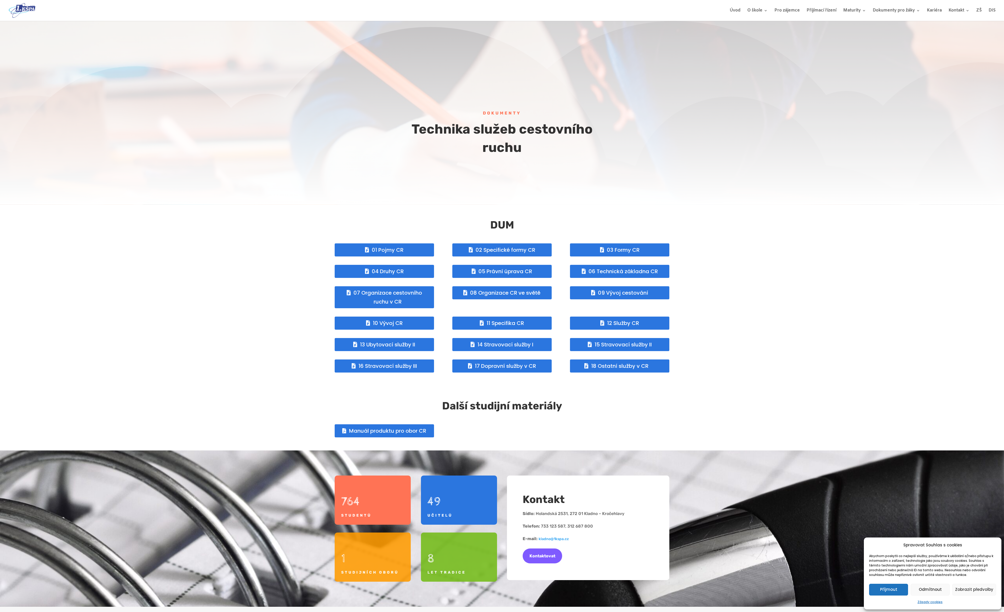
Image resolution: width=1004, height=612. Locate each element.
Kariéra (934, 11)
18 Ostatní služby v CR (619, 366)
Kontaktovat (542, 555)
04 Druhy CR (388, 271)
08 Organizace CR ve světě (505, 292)
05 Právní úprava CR (505, 271)
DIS (992, 11)
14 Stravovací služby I (505, 344)
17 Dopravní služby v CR (505, 366)
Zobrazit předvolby (974, 589)
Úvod (735, 11)
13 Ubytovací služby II (387, 344)
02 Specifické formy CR (505, 250)
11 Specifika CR (505, 323)
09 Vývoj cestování (623, 292)
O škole (754, 11)
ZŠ (979, 11)
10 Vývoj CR (388, 323)
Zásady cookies (930, 602)
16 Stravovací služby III (387, 366)
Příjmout (888, 589)
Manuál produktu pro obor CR (387, 430)
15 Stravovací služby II (623, 344)
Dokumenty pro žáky (894, 11)
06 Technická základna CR (623, 271)
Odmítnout (930, 589)
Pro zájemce (787, 11)
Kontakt (956, 11)
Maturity (852, 11)
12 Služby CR (623, 323)
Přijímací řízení (821, 11)
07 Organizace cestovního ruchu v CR (387, 297)
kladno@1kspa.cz (554, 539)
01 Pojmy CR (387, 250)
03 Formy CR (623, 250)
